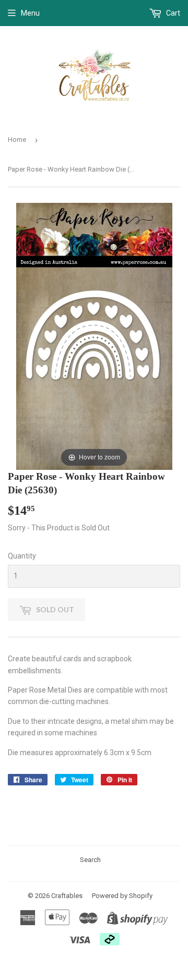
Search (90, 860)
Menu (30, 13)
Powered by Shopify (122, 896)
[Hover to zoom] (94, 336)
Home (17, 139)
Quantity (22, 556)
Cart (172, 13)
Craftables (67, 896)
